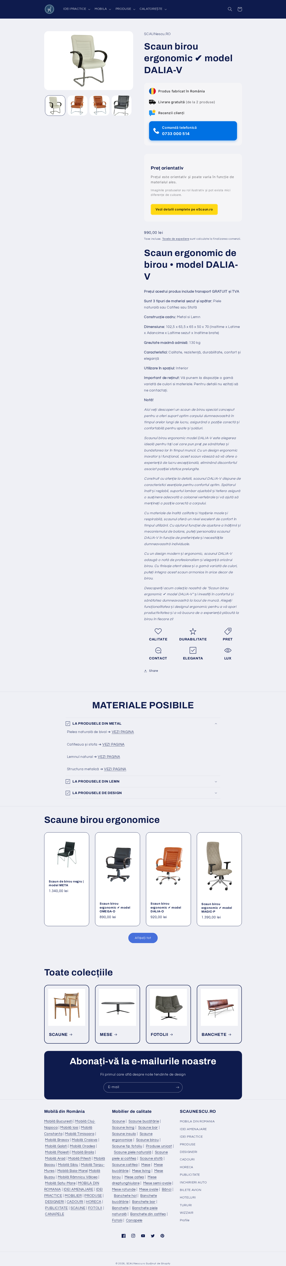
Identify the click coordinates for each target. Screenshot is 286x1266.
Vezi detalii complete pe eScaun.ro (184, 209)
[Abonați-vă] (177, 1087)
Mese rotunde (124, 1189)
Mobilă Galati (56, 1146)
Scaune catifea (125, 1165)
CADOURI (75, 1202)
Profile (184, 1220)
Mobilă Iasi (69, 1128)
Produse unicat (159, 1146)
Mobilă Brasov (57, 1140)
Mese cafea (134, 1177)
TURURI (186, 1205)
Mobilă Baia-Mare (72, 1171)
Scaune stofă (151, 1158)
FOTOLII (159, 1034)
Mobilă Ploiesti (57, 1152)
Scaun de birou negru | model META (66, 883)
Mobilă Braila (83, 1152)
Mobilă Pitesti (79, 1158)
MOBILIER (73, 1196)
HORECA (93, 1202)
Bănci (166, 1189)
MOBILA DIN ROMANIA (197, 1121)
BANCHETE (214, 1034)
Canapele (134, 1220)
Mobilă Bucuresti (58, 1121)
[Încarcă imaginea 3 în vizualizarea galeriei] (99, 105)
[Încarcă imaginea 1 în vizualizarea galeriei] (55, 105)
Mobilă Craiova (84, 1140)
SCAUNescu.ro (135, 1263)
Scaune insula (124, 1134)
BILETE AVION (190, 1190)
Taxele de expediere (175, 239)
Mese (145, 1165)
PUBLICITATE (56, 1208)
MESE (106, 1034)
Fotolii (117, 1220)
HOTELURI (188, 1197)
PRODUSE (93, 1196)
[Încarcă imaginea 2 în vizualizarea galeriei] (77, 105)
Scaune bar (148, 1128)
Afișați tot (143, 938)
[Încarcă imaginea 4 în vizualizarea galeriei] (121, 105)
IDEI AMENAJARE (78, 1189)
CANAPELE (54, 1214)
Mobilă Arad (55, 1158)
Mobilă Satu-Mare (60, 1183)
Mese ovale (148, 1189)
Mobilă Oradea (82, 1146)
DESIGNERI (54, 1202)
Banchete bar (144, 1202)
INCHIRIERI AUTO (193, 1182)
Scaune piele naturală (132, 1152)
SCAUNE (58, 1034)
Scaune (118, 1121)
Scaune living (123, 1128)
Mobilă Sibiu (68, 1165)
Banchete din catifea (148, 1214)
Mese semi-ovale (157, 1183)
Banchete (120, 1208)
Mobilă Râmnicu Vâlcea (78, 1177)
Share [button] (153, 670)
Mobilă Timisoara (79, 1134)
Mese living (141, 1171)
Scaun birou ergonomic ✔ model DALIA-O (166, 907)
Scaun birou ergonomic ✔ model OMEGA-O (115, 907)
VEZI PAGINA (123, 732)
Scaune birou (147, 1140)
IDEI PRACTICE (191, 1136)
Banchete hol (125, 1196)
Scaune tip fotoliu (127, 1146)
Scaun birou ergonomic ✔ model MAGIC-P (216, 907)
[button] (76, 9)
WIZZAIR (186, 1212)
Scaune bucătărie (144, 1121)
